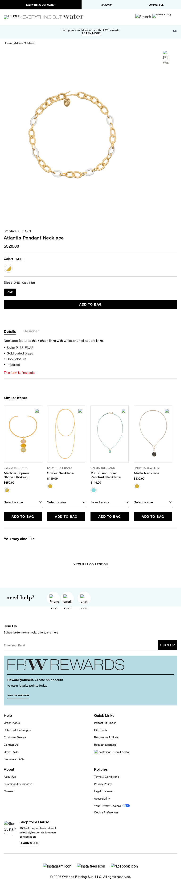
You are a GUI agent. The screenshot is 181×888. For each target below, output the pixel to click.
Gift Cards (100, 730)
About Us (10, 776)
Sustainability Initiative (18, 784)
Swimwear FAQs (14, 759)
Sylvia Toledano (17, 231)
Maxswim (106, 4)
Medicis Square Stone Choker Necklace (16, 475)
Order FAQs (11, 752)
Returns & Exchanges (17, 730)
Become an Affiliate (106, 737)
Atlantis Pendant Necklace (34, 237)
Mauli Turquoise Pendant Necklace (105, 475)
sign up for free (18, 695)
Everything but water (40, 4)
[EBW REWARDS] (90, 667)
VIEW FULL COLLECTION (91, 564)
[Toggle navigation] (15, 17)
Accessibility (102, 798)
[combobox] (23, 502)
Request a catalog (105, 744)
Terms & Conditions (106, 776)
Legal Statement (104, 791)
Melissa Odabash (24, 43)
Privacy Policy (103, 784)
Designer (31, 331)
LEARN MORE (91, 33)
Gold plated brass (20, 353)
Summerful (156, 4)
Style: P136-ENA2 (20, 348)
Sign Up (167, 645)
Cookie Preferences (106, 812)
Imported (13, 364)
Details (10, 331)
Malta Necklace (146, 473)
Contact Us (11, 744)
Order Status (12, 723)
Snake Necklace (60, 473)
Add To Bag (90, 304)
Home (8, 43)
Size (7, 282)
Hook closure (16, 359)
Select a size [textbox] (13, 502)
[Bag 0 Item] (161, 16)
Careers (8, 791)
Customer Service (15, 737)
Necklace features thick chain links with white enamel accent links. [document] (54, 340)
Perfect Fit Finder (105, 723)
